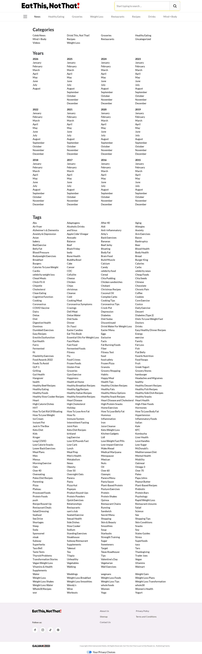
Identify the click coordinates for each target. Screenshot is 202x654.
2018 (35, 159)
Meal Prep (72, 452)
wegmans (106, 574)
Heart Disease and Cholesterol (117, 400)
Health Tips (107, 381)
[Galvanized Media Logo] (41, 646)
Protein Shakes (109, 496)
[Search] (175, 6)
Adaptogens (73, 222)
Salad (138, 507)
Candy (104, 267)
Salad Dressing (41, 511)
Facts (104, 341)
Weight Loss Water (43, 585)
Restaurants (117, 16)
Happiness (72, 378)
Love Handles (142, 440)
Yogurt (138, 592)
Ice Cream (38, 418)
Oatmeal (140, 463)
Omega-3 (140, 466)
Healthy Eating (56, 16)
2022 (35, 109)
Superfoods (141, 540)
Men (35, 455)
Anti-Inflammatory (111, 230)
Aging (138, 222)
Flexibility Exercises (43, 355)
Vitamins (140, 562)
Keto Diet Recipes (76, 429)
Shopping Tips (142, 518)
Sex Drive (38, 518)
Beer (137, 244)
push (35, 500)
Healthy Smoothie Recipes (81, 396)
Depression (107, 311)
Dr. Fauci (71, 326)
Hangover (38, 378)
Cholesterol (39, 289)
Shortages (38, 522)
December (72, 103)
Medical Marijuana (111, 452)
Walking (71, 566)
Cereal (104, 274)
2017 (69, 159)
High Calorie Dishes (43, 403)
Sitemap (104, 616)
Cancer (70, 267)
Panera (70, 477)
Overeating (39, 474)
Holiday (71, 407)
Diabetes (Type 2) (144, 315)
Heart (36, 400)
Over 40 (37, 470)
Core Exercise (142, 300)
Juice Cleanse (108, 426)
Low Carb (72, 444)
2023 (138, 58)
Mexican (105, 459)
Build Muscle (108, 259)
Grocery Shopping (110, 370)
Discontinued (108, 322)
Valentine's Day (109, 559)
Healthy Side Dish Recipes (149, 392)
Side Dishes (73, 522)
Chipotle (37, 285)
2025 (69, 58)
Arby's (104, 233)
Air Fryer (37, 226)
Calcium (105, 263)
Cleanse (71, 293)
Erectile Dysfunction (44, 337)
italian (138, 422)
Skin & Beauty (108, 522)
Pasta (70, 481)
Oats (35, 466)
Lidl (103, 437)
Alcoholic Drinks (76, 226)
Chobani (105, 285)
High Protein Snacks (112, 403)
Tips (103, 555)
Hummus (106, 415)
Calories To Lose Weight (45, 267)
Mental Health (143, 455)
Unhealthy (72, 559)
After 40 (105, 222)
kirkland (71, 433)
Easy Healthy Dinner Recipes (150, 330)
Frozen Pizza (107, 363)
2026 (35, 58)
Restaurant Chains (111, 503)
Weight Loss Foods (111, 577)
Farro (36, 344)
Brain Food (107, 256)
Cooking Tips (108, 300)
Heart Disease (74, 400)
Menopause (107, 455)
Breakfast (38, 259)
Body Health (142, 252)
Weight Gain (142, 574)
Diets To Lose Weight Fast (149, 318)
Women (105, 588)
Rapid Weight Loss (145, 500)
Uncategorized (143, 39)
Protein (105, 492)
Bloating (105, 248)
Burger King (141, 259)
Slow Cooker (73, 525)
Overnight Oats (75, 474)
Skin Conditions (143, 522)
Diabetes (106, 315)
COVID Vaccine (41, 307)
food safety (107, 359)
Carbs (138, 267)
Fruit (137, 363)
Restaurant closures (146, 503)
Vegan (138, 559)
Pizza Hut (72, 485)
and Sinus (72, 230)
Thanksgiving (142, 551)
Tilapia (70, 555)
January (37, 62)
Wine (70, 588)
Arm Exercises (142, 233)
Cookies (139, 296)
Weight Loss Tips (110, 581)
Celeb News (39, 35)
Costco (139, 304)
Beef (69, 244)
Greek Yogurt (142, 366)
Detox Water (74, 315)
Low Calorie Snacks (43, 444)
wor (35, 592)
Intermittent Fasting (78, 422)
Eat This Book (74, 333)
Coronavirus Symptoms (79, 304)
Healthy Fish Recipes (146, 389)
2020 (103, 109)
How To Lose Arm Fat (78, 411)
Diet (35, 318)
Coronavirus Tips (110, 304)
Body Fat (106, 252)
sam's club (72, 511)
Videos (36, 42)
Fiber (104, 348)
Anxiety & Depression (44, 233)
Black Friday (73, 248)
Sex (137, 514)
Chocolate (140, 285)
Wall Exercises (108, 566)
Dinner (70, 322)
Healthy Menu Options (113, 392)
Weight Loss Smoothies (79, 581)
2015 (138, 159)
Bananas (105, 241)
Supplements (74, 544)
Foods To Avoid (41, 363)
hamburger (141, 374)
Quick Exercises (75, 500)
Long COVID (39, 440)
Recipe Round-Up (42, 503)
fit (34, 352)
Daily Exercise (142, 307)
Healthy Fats (108, 389)
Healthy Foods (40, 392)
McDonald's (141, 448)
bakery (36, 241)
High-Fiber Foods (144, 403)
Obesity (71, 466)
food (103, 355)
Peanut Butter (142, 481)
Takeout (71, 548)
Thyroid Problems (42, 555)
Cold (69, 296)
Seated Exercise (75, 514)
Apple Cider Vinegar (77, 233)
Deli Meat (72, 311)
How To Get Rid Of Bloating (47, 411)
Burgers (37, 263)
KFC (137, 429)
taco (137, 544)
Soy (137, 529)
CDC (69, 270)
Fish (137, 348)
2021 (69, 109)
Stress (138, 537)
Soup (103, 529)
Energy (139, 333)
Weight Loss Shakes (43, 581)
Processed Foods (42, 492)
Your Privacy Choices (104, 652)
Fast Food (72, 344)
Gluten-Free (73, 366)
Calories (139, 263)
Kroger (36, 437)
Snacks (139, 525)
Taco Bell (37, 548)
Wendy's (71, 585)
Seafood (37, 514)
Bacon (138, 237)
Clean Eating (39, 293)
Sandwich (106, 511)
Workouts (72, 592)
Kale (137, 426)
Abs (35, 222)
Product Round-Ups (77, 492)
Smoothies (107, 525)
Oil (102, 466)
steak (35, 537)
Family (138, 341)
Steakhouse (73, 537)
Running (105, 507)
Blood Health (142, 248)
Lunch (70, 448)
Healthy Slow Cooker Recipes (48, 396)
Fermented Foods (76, 348)
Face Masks (73, 341)
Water (36, 574)
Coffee (138, 293)
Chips (70, 285)
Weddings (72, 574)
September (73, 92)
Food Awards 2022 (43, 359)
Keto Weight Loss (110, 429)
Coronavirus (39, 304)
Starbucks (106, 533)
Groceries (77, 16)
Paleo (138, 474)
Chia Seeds (141, 278)
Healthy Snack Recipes (113, 396)
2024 (103, 58)
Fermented (38, 348)
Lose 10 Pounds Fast (78, 440)
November (72, 99)
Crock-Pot (106, 307)
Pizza (35, 485)
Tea (69, 551)
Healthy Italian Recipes (79, 392)
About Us (104, 611)
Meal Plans (39, 452)
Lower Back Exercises (44, 448)
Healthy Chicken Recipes (114, 385)
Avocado (71, 237)
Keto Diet (38, 429)
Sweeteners (107, 544)
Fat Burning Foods (111, 344)
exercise (139, 337)
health (36, 381)
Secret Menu (108, 514)
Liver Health (141, 437)
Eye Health (38, 341)
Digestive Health (42, 322)
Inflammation (108, 418)
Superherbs (39, 544)
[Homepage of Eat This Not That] (46, 611)
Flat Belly (140, 352)
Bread (138, 256)
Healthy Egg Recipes (78, 389)
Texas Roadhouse (110, 551)
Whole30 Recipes (42, 588)
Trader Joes (141, 555)
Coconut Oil (107, 293)
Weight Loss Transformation (150, 581)
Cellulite (71, 274)
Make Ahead (107, 448)
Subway (37, 540)
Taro (137, 548)
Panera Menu (108, 477)
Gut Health (39, 374)
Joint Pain (72, 426)
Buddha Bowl (74, 259)
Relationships (74, 503)
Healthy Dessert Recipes (148, 385)
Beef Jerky (106, 244)
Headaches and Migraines (149, 378)
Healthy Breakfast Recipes (81, 385)
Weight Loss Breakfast (79, 577)
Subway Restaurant (77, 540)
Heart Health (142, 400)
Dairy (36, 311)
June (35, 81)
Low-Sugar (141, 444)
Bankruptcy (141, 241)
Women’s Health (144, 588)
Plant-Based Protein (112, 485)
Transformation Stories (45, 559)
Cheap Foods (142, 274)
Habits (104, 374)
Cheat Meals (39, 278)
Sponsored (38, 533)
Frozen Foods (74, 363)
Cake (69, 263)
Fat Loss (139, 344)
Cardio (36, 270)
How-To (71, 415)
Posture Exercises (110, 489)
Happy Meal (107, 378)
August (36, 88)
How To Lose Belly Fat (112, 411)
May (35, 77)
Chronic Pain (142, 289)
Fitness (71, 352)
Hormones (141, 407)
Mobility (140, 459)
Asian (36, 237)
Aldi (103, 226)
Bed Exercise (39, 244)
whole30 (140, 585)
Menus (36, 459)
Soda (35, 529)
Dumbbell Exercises (43, 330)
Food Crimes (73, 359)
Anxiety (139, 230)
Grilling (37, 370)
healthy (139, 381)
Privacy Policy (142, 611)
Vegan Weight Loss (43, 562)
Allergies (140, 226)
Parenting (38, 481)
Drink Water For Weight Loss (116, 326)
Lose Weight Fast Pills (112, 440)
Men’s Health (74, 455)
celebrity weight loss (44, 274)
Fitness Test (107, 352)
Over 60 (105, 470)
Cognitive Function (43, 296)
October (71, 95)
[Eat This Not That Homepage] (50, 6)
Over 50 (71, 470)
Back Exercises (109, 237)
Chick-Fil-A (39, 281)
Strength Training (110, 537)
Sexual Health (74, 518)
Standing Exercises (77, 533)
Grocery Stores (143, 370)
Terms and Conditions (146, 616)
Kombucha (141, 433)
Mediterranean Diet (146, 452)
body (69, 252)
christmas (72, 289)
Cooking (37, 300)
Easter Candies (75, 330)
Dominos (38, 326)
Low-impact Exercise (112, 444)
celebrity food (108, 270)
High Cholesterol (76, 403)
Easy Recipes (39, 333)
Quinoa (105, 500)
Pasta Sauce (107, 481)
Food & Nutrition (144, 355)
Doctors (139, 322)
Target (104, 548)
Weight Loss (96, 16)
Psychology (141, 496)
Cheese (71, 278)
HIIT (35, 407)
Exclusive (106, 337)
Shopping (106, 518)
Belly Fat (37, 248)
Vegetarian (107, 562)
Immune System (75, 418)
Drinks (152, 16)
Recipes (136, 16)
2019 (138, 109)
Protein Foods (40, 496)
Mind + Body (170, 16)
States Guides (142, 533)
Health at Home (75, 381)
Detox (36, 315)
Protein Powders (76, 496)
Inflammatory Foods (146, 418)
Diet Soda (72, 318)
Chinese (139, 281)
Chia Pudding (108, 278)
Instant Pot (39, 422)
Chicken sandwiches (111, 281)
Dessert (139, 311)
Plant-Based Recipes (146, 485)
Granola (105, 366)
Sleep (36, 525)
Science (139, 511)
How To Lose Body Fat (147, 411)
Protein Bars (142, 492)
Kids (35, 433)
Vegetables (73, 562)
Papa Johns (141, 477)
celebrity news (143, 270)
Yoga (103, 592)
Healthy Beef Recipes (44, 385)
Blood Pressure (41, 252)
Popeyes (71, 489)
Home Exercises (109, 407)
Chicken (71, 281)
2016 (103, 159)
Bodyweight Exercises (44, 256)
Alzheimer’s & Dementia (46, 230)
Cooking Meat (74, 300)
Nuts (103, 463)
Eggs (103, 333)
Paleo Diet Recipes (43, 477)
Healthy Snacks (143, 396)
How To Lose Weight (44, 415)
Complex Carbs (109, 296)
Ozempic (105, 474)
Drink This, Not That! (78, 35)
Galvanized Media (100, 646)
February (37, 66)
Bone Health (73, 256)
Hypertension (142, 415)
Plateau (37, 489)
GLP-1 (36, 366)
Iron (103, 422)
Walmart (140, 566)
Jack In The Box (41, 426)
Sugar (104, 540)
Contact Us (105, 622)
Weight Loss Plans (145, 577)
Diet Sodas (107, 318)
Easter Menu (108, 330)
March (36, 69)
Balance (71, 241)
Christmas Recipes (111, 289)
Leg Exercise (73, 437)
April (35, 73)
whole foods (107, 585)
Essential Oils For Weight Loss (83, 337)
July (35, 84)
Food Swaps (141, 359)
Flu (68, 355)
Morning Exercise (42, 463)
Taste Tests (39, 551)
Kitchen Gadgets (110, 433)
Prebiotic (140, 489)
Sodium (71, 529)
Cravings (71, 307)
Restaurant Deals (42, 507)
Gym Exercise (74, 374)
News (37, 16)
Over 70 (139, 470)
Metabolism (73, 459)
